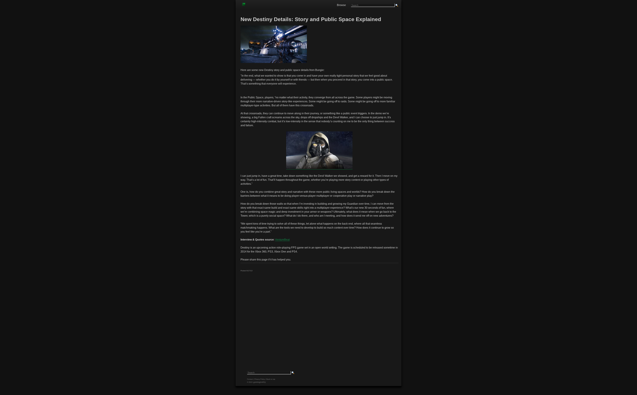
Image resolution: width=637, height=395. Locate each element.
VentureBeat (282, 239)
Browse (341, 5)
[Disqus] (319, 315)
